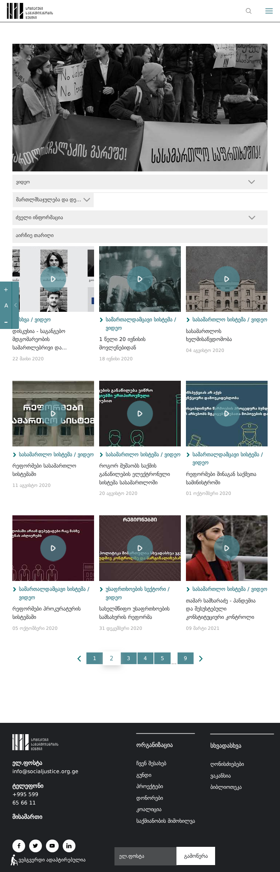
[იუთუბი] (52, 846)
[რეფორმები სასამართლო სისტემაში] (53, 413)
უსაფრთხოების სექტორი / (138, 589)
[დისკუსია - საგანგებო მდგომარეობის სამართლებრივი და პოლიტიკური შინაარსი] (53, 279)
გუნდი (143, 775)
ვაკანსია (220, 775)
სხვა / (26, 319)
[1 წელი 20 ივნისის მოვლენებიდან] (140, 279)
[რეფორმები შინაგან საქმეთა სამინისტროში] (227, 413)
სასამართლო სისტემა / (220, 319)
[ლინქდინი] (69, 846)
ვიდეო (43, 319)
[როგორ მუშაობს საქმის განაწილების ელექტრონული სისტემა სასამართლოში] (140, 413)
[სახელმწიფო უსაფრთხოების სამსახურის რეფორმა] (140, 548)
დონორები (149, 798)
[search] (249, 11)
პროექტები (149, 786)
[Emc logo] (19, 13)
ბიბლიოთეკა (226, 787)
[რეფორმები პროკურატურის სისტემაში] (53, 548)
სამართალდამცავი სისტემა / (141, 319)
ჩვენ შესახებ (151, 763)
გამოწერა (196, 856)
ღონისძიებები (227, 764)
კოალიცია (149, 810)
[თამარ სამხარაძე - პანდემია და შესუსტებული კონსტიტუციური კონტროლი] (227, 548)
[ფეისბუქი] (18, 846)
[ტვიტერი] (35, 846)
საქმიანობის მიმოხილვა (165, 821)
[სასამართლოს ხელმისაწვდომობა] (227, 279)
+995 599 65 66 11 (25, 798)
